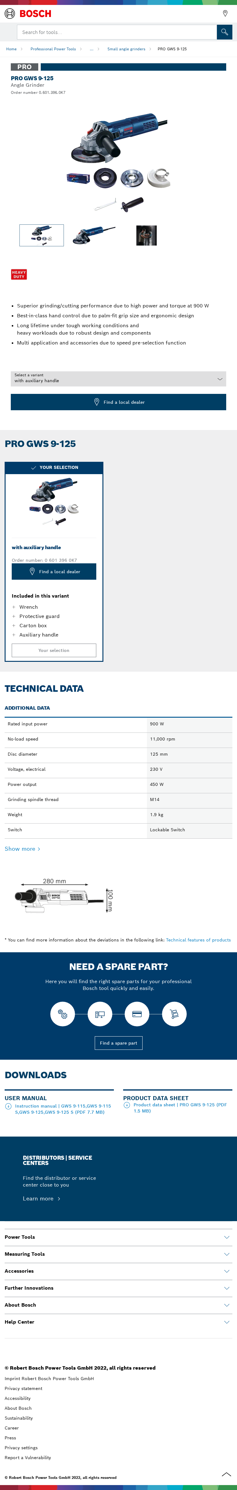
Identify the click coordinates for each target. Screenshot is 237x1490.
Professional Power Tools (53, 49)
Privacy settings (21, 1447)
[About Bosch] (226, 1305)
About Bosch (18, 1408)
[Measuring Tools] (226, 1254)
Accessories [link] (19, 1271)
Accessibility (18, 1398)
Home (11, 49)
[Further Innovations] (226, 1288)
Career (12, 1428)
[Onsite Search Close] (211, 31)
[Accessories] (226, 1271)
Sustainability (19, 1418)
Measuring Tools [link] (25, 1254)
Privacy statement (23, 1388)
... (92, 49)
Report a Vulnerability (28, 1457)
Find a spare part (118, 1043)
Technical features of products (198, 939)
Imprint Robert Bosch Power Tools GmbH (49, 1378)
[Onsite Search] (224, 32)
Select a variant (29, 375)
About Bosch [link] (20, 1305)
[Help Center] (226, 1322)
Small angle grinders (126, 49)
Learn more (39, 1198)
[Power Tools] (226, 1237)
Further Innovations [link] (29, 1288)
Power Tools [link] (20, 1237)
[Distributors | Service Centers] (225, 14)
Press (10, 1438)
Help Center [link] (19, 1322)
